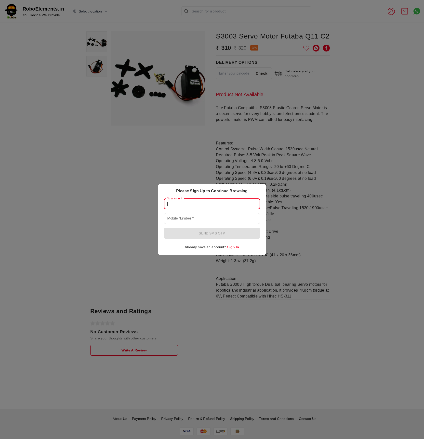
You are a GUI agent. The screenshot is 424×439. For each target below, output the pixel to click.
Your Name (175, 198)
